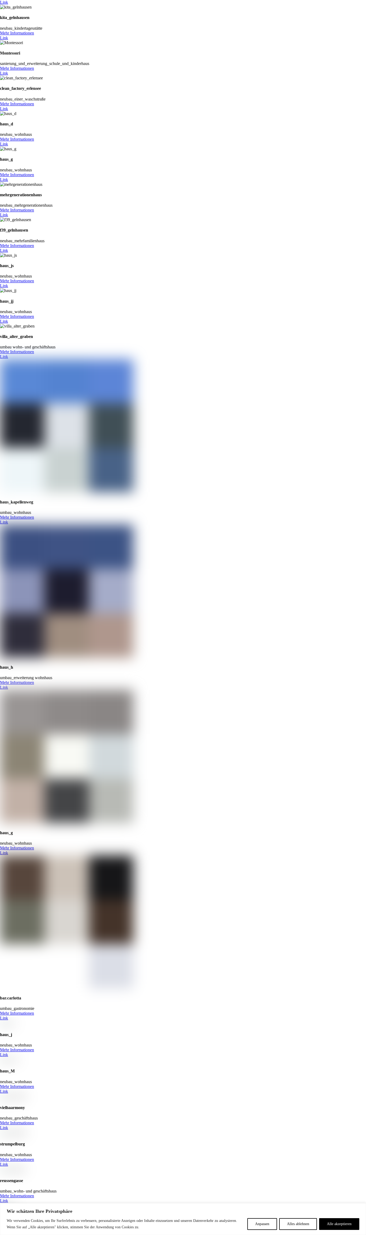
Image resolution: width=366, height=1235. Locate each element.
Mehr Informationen (17, 33)
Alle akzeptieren (339, 1224)
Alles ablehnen (298, 1224)
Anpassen (262, 1224)
